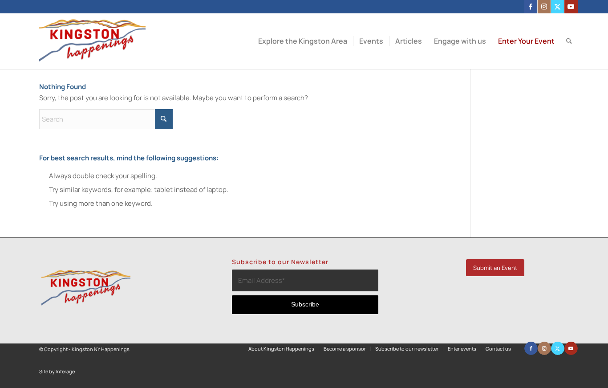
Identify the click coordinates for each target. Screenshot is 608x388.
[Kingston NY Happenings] (92, 41)
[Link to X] (557, 6)
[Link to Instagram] (544, 6)
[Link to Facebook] (530, 6)
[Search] (569, 41)
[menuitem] (302, 41)
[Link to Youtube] (571, 6)
